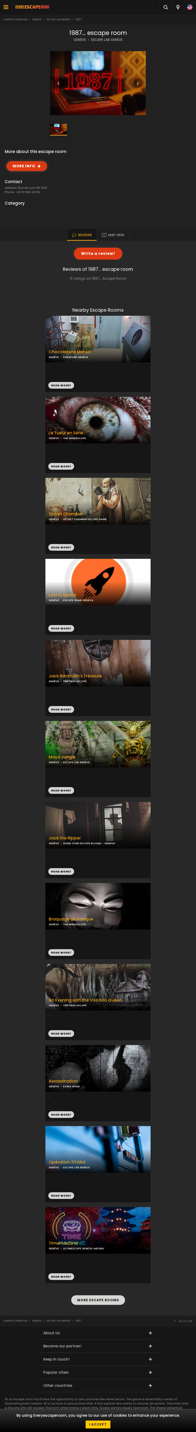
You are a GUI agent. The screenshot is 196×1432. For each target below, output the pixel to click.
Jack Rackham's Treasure (75, 676)
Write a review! (98, 253)
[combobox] (178, 7)
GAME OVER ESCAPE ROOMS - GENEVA (89, 843)
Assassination (63, 1081)
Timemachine (63, 1243)
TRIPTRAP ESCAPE (75, 681)
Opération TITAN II (67, 1162)
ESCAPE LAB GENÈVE (107, 40)
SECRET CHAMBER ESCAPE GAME (85, 519)
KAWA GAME (71, 1086)
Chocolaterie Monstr (70, 351)
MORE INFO (24, 166)
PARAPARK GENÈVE (75, 357)
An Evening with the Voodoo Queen (85, 1000)
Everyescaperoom (15, 19)
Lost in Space (62, 595)
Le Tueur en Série (66, 433)
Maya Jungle (62, 757)
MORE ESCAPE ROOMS (98, 1300)
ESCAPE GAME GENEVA (78, 600)
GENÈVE (80, 40)
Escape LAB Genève (58, 19)
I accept (98, 1424)
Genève (36, 19)
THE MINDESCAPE (74, 438)
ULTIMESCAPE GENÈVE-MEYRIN (83, 1248)
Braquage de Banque (71, 919)
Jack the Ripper (65, 838)
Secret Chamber (66, 514)
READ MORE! (61, 466)
